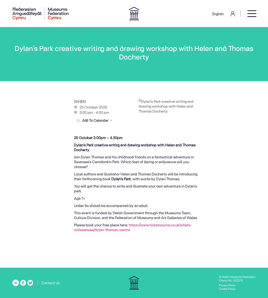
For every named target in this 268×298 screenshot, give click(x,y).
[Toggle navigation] (251, 13)
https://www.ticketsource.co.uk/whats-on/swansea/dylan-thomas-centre (133, 227)
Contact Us (50, 283)
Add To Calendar (95, 120)
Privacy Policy (227, 285)
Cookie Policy (227, 289)
